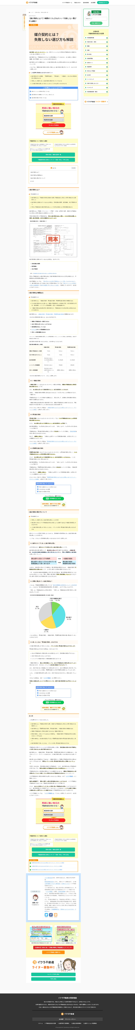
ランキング (90, 87)
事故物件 (89, 67)
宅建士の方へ (77, 2)
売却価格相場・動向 (92, 91)
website (55, 917)
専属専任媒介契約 (58, 314)
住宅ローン (90, 62)
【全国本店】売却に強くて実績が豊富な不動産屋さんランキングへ (53, 947)
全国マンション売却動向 (90, 1023)
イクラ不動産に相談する (53, 952)
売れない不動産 (91, 71)
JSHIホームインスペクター (67, 909)
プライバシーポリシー (70, 1019)
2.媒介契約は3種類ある (36, 175)
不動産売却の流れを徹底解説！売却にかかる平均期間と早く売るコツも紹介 (40, 145)
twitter (46, 917)
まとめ (32, 181)
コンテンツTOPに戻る (53, 974)
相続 (88, 50)
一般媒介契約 (41, 314)
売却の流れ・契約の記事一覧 (41, 12)
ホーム (41, 1023)
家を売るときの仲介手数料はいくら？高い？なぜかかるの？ (59, 281)
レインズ (34, 329)
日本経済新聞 (61, 891)
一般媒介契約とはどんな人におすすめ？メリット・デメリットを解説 (47, 866)
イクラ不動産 (49, 891)
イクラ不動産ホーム (67, 2)
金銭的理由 (90, 58)
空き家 (89, 75)
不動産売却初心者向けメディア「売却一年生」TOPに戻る (53, 159)
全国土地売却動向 (76, 1023)
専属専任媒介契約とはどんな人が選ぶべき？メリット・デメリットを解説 (48, 862)
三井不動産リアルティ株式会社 (52, 883)
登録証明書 (73, 431)
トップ (31, 12)
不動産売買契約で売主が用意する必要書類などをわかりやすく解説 (65, 145)
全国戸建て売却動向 (64, 1023)
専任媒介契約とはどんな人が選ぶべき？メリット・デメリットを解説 (47, 869)
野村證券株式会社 (49, 881)
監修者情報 (86, 2)
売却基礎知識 (90, 38)
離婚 (88, 46)
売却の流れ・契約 (91, 42)
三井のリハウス (65, 883)
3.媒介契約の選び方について (37, 178)
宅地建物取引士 (55, 909)
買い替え (89, 54)
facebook (51, 917)
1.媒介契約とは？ (35, 172)
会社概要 (93, 2)
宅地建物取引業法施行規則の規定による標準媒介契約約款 (44, 273)
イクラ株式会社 (49, 877)
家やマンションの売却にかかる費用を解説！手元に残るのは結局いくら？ (40, 149)
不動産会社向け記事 (51, 1023)
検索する (97, 23)
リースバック (90, 79)
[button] (29, 934)
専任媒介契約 (49, 314)
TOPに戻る (53, 978)
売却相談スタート (103, 2)
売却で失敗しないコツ (92, 83)
